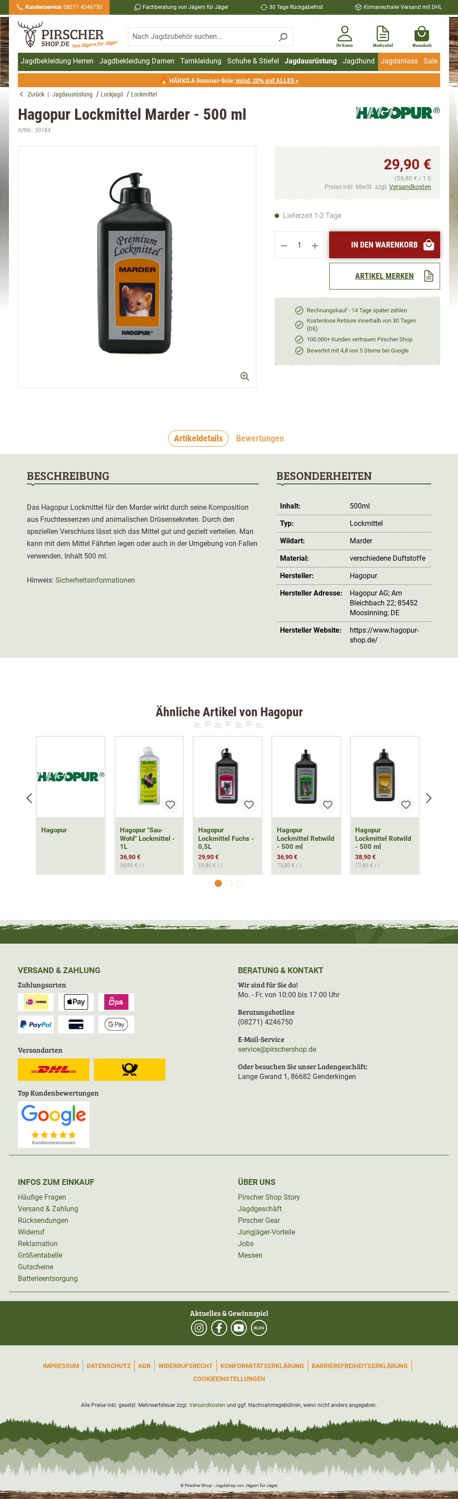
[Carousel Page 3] (239, 883)
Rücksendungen (43, 1220)
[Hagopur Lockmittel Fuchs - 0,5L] (228, 777)
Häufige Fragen (42, 1197)
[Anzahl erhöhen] (315, 244)
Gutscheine (35, 1267)
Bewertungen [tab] (260, 438)
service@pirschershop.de (277, 1049)
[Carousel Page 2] (229, 883)
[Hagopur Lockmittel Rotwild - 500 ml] (385, 777)
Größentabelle (40, 1255)
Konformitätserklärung (262, 1365)
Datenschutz (109, 1365)
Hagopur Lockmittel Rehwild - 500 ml (305, 838)
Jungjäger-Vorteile (266, 1232)
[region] (137, 274)
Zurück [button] (37, 94)
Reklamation (38, 1243)
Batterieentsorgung (48, 1278)
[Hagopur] (397, 120)
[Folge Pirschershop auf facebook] (219, 1328)
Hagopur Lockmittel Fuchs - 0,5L (226, 838)
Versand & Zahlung (48, 1209)
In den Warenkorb (384, 244)
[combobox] (200, 36)
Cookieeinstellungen (229, 1378)
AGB (144, 1365)
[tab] (198, 438)
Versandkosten (410, 186)
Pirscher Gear (259, 1220)
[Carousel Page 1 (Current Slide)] (218, 883)
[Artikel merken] (170, 805)
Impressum (61, 1365)
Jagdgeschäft (260, 1209)
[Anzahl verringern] (284, 244)
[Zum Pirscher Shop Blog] (259, 1328)
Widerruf (31, 1232)
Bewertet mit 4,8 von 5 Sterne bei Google (358, 350)
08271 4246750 (63, 7)
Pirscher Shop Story (269, 1197)
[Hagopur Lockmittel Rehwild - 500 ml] (306, 777)
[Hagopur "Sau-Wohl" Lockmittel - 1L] (149, 777)
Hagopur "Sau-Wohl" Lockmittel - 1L (147, 838)
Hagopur (54, 830)
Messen (250, 1255)
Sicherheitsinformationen (95, 580)
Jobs (246, 1243)
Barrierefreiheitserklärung (360, 1365)
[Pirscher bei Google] (53, 1124)
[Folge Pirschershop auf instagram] (199, 1328)
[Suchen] (282, 36)
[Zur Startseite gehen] (67, 34)
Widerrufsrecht (185, 1365)
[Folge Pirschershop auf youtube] (239, 1328)
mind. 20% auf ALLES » (267, 80)
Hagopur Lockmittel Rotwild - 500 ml (383, 838)
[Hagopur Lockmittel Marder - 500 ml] (137, 266)
